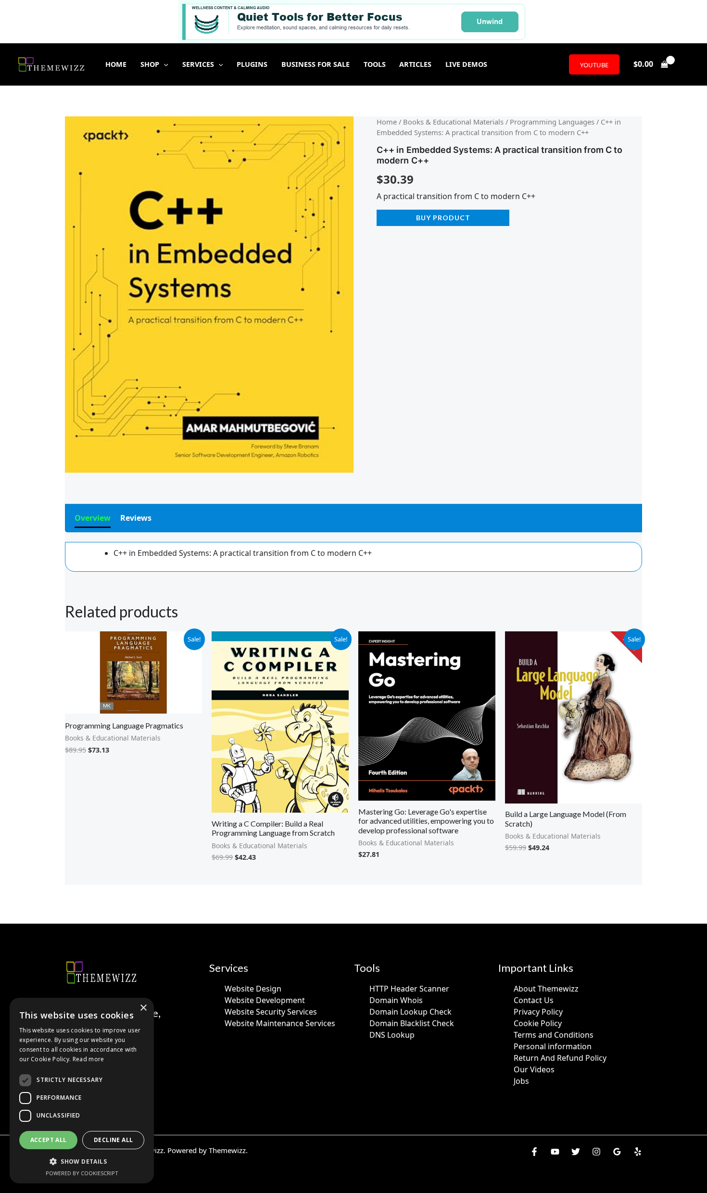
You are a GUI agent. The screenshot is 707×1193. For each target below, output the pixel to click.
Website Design (253, 988)
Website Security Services (271, 1011)
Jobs (521, 1081)
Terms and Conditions (553, 1035)
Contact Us (534, 1000)
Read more (88, 1059)
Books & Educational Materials (453, 121)
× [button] (143, 1008)
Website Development (265, 1000)
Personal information (553, 1046)
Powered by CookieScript (82, 1173)
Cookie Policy (538, 1023)
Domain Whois (396, 1000)
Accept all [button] (48, 1140)
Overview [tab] (93, 518)
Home (387, 121)
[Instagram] (596, 1151)
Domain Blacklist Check (411, 1023)
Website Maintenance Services (280, 1023)
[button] (163, 64)
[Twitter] (575, 1151)
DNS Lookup (392, 1035)
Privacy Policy (538, 1011)
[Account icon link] (686, 64)
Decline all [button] (113, 1140)
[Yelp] (637, 1151)
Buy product (443, 217)
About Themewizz (546, 988)
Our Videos (534, 1069)
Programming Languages (552, 121)
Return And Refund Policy (560, 1058)
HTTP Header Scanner (409, 988)
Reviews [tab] (136, 518)
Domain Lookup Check (410, 1011)
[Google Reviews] (617, 1151)
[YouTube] (555, 1151)
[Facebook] (534, 1151)
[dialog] (82, 1090)
